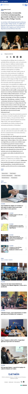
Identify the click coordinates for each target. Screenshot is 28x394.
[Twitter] (11, 57)
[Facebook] (14, 57)
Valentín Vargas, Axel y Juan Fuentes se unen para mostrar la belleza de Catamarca (13, 313)
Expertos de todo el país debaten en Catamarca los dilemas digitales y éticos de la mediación (14, 285)
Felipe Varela (17, 175)
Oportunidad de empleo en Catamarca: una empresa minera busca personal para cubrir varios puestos (12, 207)
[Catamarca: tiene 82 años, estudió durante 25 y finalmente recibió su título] (4, 249)
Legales (16, 378)
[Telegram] (21, 57)
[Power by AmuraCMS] (23, 385)
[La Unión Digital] (4, 1)
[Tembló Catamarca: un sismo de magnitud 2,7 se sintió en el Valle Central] (4, 227)
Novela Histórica (5, 177)
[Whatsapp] (7, 57)
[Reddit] (17, 57)
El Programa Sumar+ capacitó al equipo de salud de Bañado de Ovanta (13, 368)
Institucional (11, 382)
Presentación (14, 177)
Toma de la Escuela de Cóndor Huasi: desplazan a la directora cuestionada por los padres (16, 238)
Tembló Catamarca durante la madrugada (16, 215)
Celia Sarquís (12, 173)
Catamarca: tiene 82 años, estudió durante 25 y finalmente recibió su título (15, 248)
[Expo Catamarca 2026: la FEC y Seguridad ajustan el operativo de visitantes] (14, 328)
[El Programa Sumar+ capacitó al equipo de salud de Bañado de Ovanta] (14, 355)
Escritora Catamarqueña (7, 175)
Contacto (6, 382)
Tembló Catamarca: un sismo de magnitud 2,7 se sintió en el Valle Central (16, 227)
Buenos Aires (5, 173)
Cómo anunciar (17, 382)
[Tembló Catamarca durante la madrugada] (4, 216)
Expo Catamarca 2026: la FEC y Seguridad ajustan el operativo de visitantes (12, 340)
